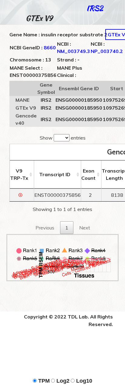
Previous (44, 228)
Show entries (63, 138)
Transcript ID (54, 174)
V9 (19, 174)
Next (84, 228)
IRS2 (94, 8)
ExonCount (88, 174)
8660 (50, 48)
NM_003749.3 (73, 51)
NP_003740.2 (107, 51)
